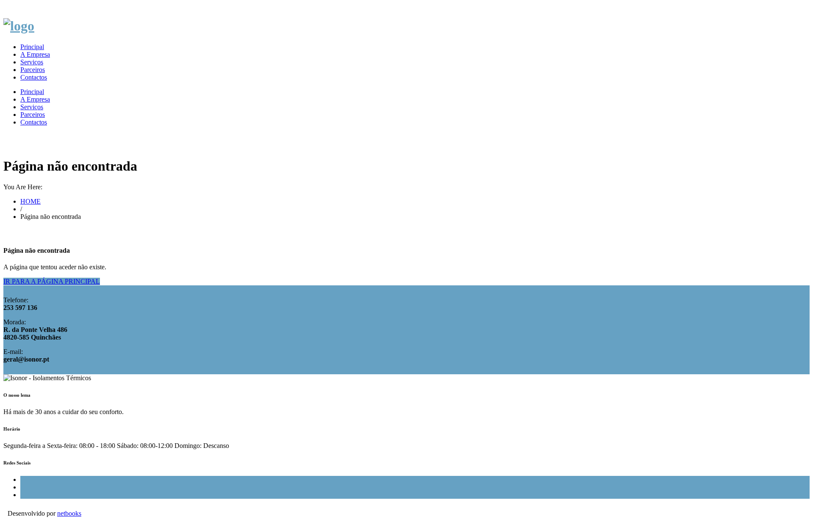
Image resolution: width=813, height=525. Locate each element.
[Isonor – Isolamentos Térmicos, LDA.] (18, 25)
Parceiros (32, 69)
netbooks (69, 513)
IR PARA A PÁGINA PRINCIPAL (51, 281)
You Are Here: (22, 187)
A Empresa (35, 54)
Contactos (33, 77)
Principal (32, 46)
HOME (30, 201)
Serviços (31, 62)
